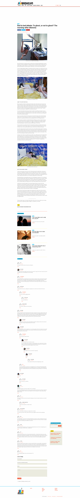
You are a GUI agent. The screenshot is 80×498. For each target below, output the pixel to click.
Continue (33, 222)
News (23, 5)
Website (18, 466)
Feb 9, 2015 (21, 442)
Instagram (56, 490)
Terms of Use (49, 496)
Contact (43, 490)
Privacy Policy (54, 496)
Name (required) (19, 458)
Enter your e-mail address (54, 424)
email (28, 29)
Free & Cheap (29, 5)
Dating (19, 206)
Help (42, 491)
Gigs (42, 5)
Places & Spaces (36, 5)
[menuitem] (19, 5)
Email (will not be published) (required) (22, 462)
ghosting (22, 206)
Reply (18, 266)
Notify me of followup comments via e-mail (24, 481)
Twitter (56, 489)
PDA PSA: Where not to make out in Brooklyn (38, 232)
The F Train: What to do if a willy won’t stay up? (39, 218)
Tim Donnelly (22, 276)
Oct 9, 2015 (23, 365)
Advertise (43, 489)
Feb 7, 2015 (23, 403)
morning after (26, 206)
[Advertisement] (40, 15)
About (43, 488)
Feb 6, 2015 (21, 270)
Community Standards (59, 496)
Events (19, 5)
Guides (52, 431)
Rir (22, 364)
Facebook (56, 488)
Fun (25, 5)
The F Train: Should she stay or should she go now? (39, 246)
